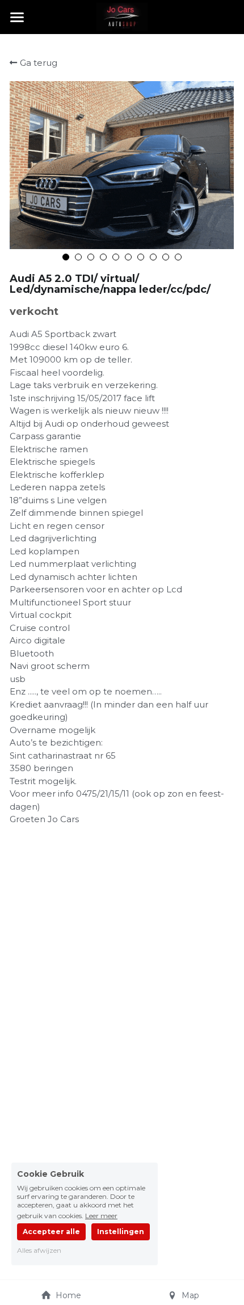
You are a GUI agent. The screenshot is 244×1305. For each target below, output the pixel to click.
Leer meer (101, 1215)
